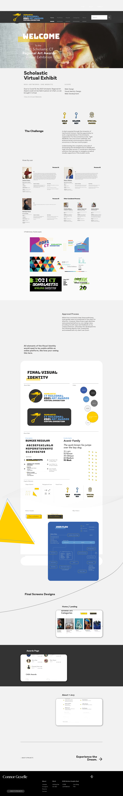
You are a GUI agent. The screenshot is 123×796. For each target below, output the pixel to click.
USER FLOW (62, 527)
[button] (33, 516)
